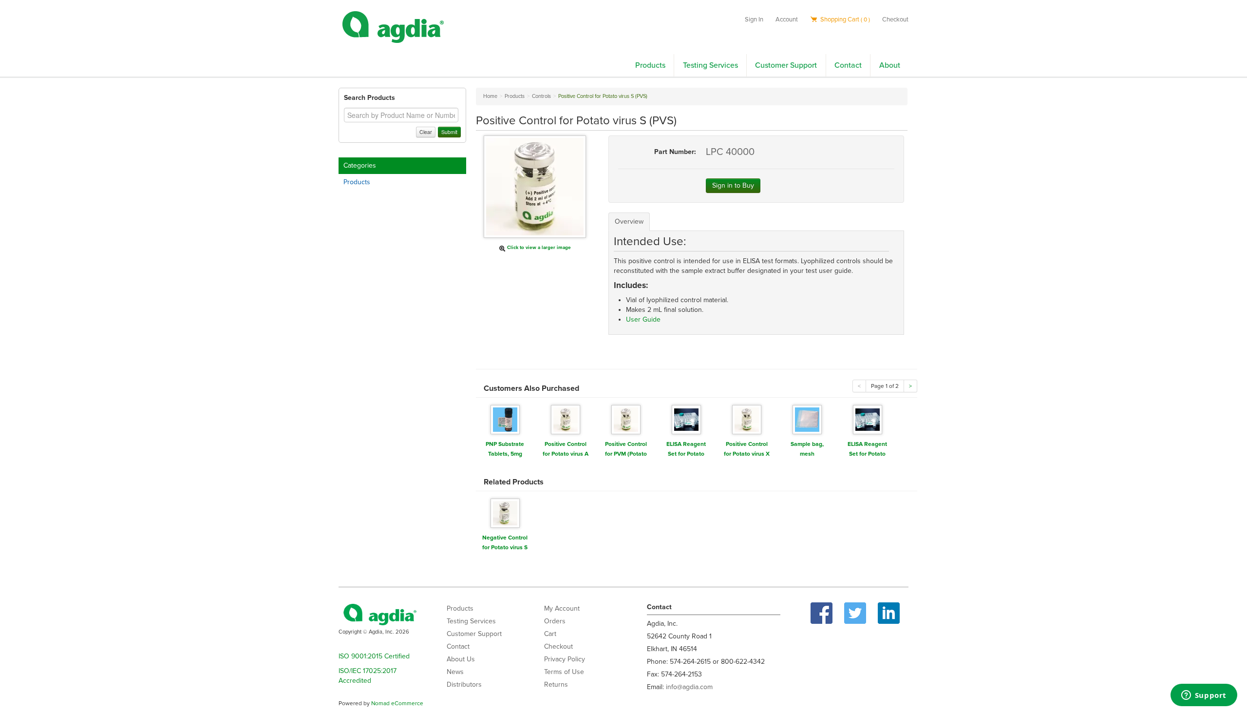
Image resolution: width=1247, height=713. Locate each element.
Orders (555, 621)
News (455, 672)
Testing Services (710, 65)
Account (786, 19)
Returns (556, 684)
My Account (562, 608)
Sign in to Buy (733, 185)
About (889, 65)
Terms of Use (564, 672)
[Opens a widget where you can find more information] (1203, 696)
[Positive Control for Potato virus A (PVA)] (565, 419)
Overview (629, 221)
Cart (550, 634)
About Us (461, 659)
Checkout (895, 19)
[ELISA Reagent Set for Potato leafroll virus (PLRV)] (867, 419)
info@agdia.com (689, 687)
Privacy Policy (564, 659)
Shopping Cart (844, 19)
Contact (848, 65)
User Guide (643, 319)
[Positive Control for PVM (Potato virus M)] (626, 419)
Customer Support (786, 65)
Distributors (464, 684)
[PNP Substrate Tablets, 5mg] (505, 419)
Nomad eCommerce (397, 703)
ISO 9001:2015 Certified (374, 656)
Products (650, 65)
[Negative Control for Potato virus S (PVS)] (505, 512)
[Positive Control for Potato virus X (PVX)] (746, 419)
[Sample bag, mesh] (807, 419)
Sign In (754, 19)
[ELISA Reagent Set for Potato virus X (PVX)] (686, 419)
